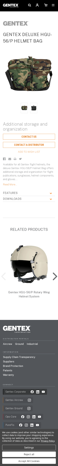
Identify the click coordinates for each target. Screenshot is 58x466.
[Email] (9, 158)
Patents (7, 370)
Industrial (32, 344)
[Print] (15, 158)
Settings (29, 447)
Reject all (29, 454)
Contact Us (29, 136)
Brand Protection (13, 366)
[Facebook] (4, 158)
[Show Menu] (53, 6)
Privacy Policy (47, 440)
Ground (19, 344)
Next (52, 275)
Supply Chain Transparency (19, 357)
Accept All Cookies (29, 461)
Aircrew (7, 344)
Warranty (8, 374)
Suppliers (8, 361)
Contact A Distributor (29, 144)
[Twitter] (20, 158)
